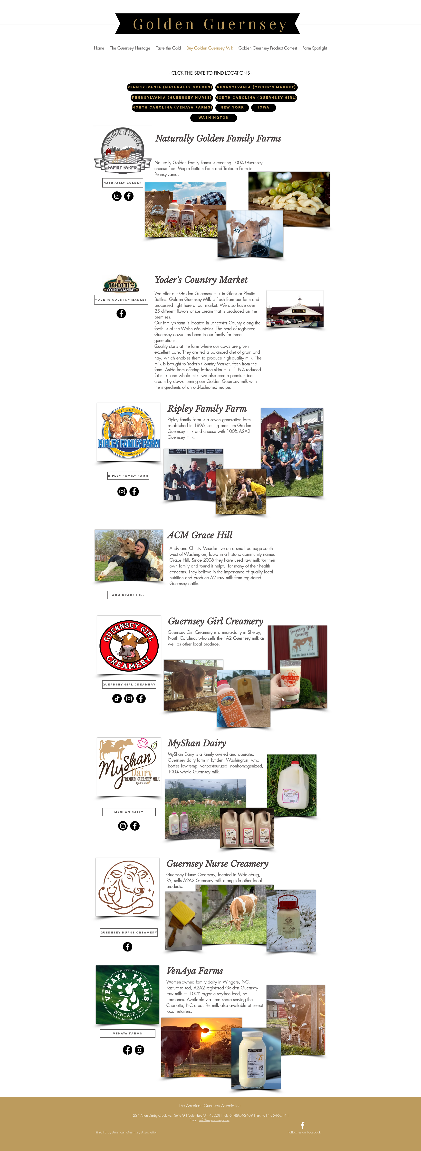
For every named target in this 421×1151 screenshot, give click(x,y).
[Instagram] (117, 196)
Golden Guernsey (211, 23)
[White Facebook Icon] (302, 1125)
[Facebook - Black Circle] (121, 313)
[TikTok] (117, 698)
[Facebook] (129, 196)
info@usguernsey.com (214, 1120)
